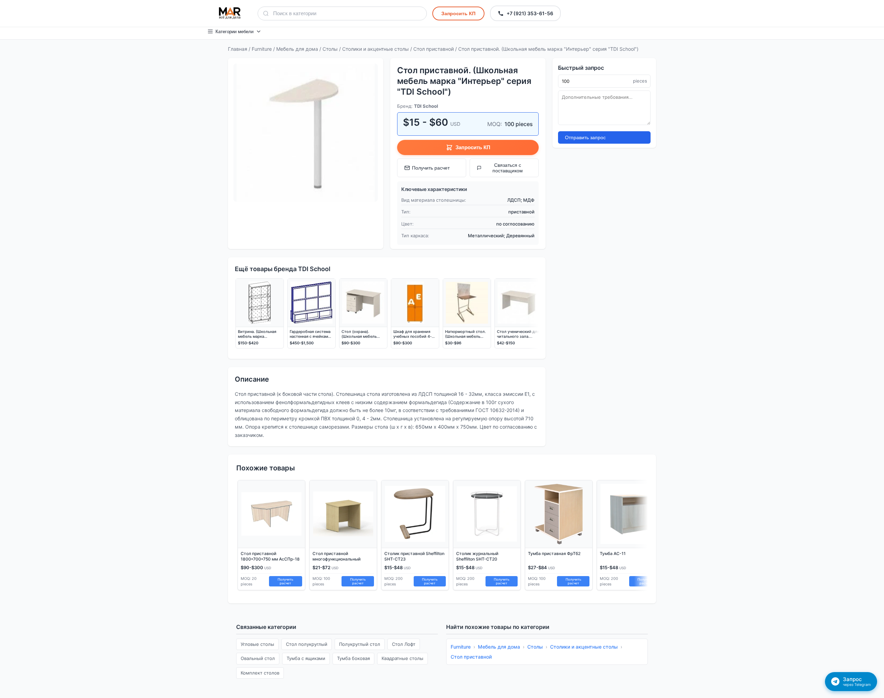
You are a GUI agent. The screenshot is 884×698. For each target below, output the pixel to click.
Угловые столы (257, 644)
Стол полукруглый (306, 644)
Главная (237, 49)
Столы (330, 49)
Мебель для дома (297, 49)
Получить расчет (431, 168)
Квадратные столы (402, 658)
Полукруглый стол (359, 644)
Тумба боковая (353, 658)
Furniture (262, 49)
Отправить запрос (585, 137)
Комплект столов (260, 673)
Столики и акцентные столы (375, 49)
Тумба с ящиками (306, 658)
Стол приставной (433, 49)
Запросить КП (458, 13)
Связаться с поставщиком (507, 167)
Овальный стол (258, 658)
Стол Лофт (403, 644)
